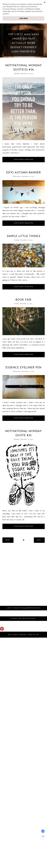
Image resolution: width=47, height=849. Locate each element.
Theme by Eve (33, 634)
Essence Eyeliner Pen (24, 367)
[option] (23, 39)
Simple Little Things (23, 236)
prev (2, 38)
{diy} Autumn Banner (23, 172)
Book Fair (23, 300)
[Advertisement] (23, 575)
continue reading (23, 159)
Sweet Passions (20, 634)
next (44, 38)
